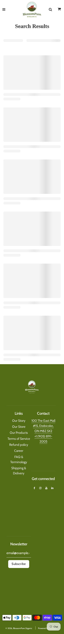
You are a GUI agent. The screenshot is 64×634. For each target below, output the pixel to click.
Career (18, 451)
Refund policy (18, 445)
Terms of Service (19, 439)
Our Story (18, 421)
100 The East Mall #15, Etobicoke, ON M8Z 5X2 (43, 426)
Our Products (19, 433)
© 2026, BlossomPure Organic (18, 628)
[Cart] (59, 10)
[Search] (50, 9)
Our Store (18, 427)
